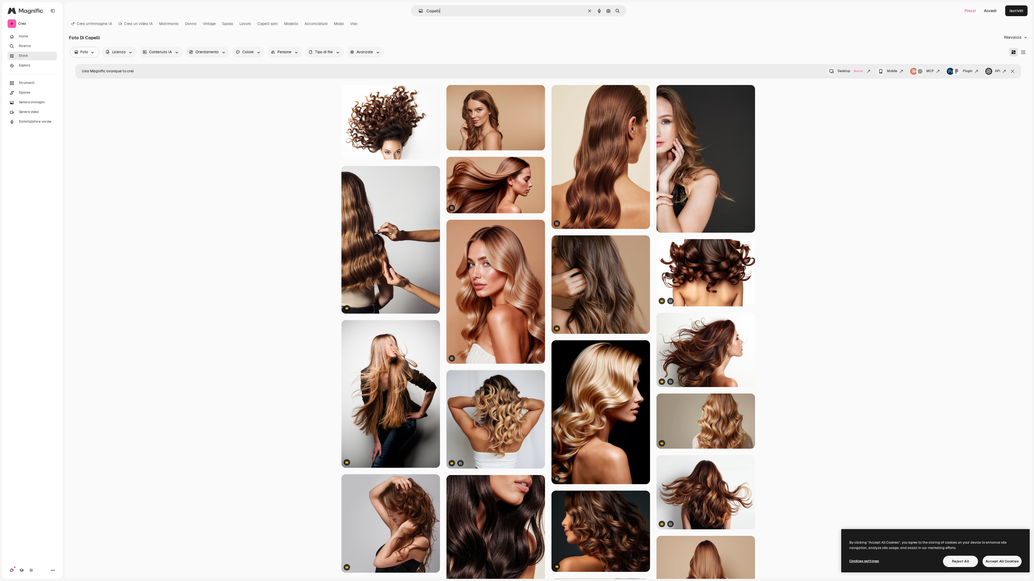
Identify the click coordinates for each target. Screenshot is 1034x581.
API (997, 71)
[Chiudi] (1012, 71)
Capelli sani (267, 23)
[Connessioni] (12, 570)
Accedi (990, 10)
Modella (291, 23)
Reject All (960, 561)
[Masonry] (1013, 52)
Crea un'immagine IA (94, 23)
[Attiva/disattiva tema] (31, 570)
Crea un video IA (138, 23)
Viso (353, 23)
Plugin (967, 71)
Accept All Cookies (1002, 561)
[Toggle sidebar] (52, 10)
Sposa (227, 23)
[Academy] (21, 570)
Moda (339, 23)
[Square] (1023, 52)
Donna (190, 23)
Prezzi (970, 10)
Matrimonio (169, 23)
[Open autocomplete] (418, 11)
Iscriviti (1016, 10)
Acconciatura (316, 23)
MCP (930, 71)
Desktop (850, 71)
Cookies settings (864, 561)
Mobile (892, 71)
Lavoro (245, 23)
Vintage (209, 23)
